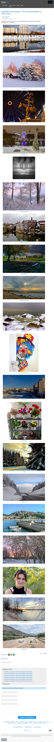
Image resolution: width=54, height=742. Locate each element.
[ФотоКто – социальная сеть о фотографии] (5, 2)
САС (24, 180)
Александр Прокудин (24, 622)
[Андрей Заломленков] (23, 371)
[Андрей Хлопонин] (24, 563)
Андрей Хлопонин (24, 564)
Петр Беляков (24, 399)
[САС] (24, 178)
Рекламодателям (28, 726)
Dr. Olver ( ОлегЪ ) (24, 595)
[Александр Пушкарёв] (24, 298)
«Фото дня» (8, 16)
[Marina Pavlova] (24, 330)
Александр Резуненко (24, 123)
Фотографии (4, 5)
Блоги (10, 5)
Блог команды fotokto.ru (17, 726)
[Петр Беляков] (24, 398)
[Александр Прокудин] (24, 620)
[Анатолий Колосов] (24, 52)
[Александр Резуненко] (24, 121)
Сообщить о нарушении (6, 662)
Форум (18, 5)
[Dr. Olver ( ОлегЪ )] (24, 593)
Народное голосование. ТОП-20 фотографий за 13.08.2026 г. (18, 673)
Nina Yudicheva (24, 440)
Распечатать (5, 658)
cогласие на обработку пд (40, 722)
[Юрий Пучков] (24, 87)
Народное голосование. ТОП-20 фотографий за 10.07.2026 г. (18, 679)
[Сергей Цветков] (24, 532)
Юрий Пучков (24, 88)
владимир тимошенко (24, 211)
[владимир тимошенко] (24, 210)
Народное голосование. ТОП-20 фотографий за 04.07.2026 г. (18, 675)
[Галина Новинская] (24, 153)
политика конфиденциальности (25, 722)
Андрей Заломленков (24, 372)
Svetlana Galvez (24, 649)
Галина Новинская (24, 154)
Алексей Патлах (24, 273)
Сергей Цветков (24, 533)
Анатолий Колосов (24, 53)
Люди (22, 5)
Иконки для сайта (37, 726)
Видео (14, 5)
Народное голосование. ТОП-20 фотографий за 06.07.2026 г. (18, 677)
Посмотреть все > (6, 683)
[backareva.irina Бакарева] (24, 241)
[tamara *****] (24, 500)
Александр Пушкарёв (24, 300)
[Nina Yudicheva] (23, 439)
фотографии (6, 721)
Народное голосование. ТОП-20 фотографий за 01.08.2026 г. (18, 671)
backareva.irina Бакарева (24, 242)
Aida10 (24, 471)
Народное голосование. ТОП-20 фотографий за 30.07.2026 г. (18, 680)
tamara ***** (24, 501)
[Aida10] (24, 470)
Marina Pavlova (24, 331)
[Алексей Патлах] (24, 272)
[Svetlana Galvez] (24, 647)
